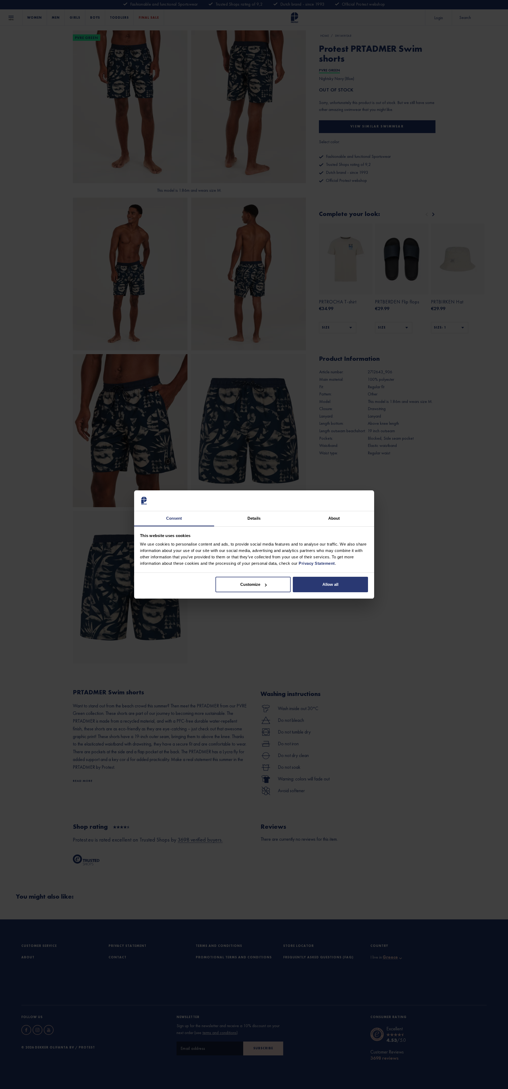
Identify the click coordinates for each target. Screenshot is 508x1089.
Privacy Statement (317, 563)
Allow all (330, 584)
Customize (250, 584)
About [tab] (334, 518)
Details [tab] (254, 518)
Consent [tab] (174, 518)
